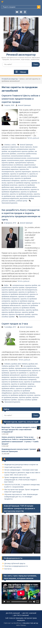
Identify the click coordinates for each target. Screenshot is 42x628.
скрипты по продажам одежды (23, 308)
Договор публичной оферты (14, 563)
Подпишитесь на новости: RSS (18, 459)
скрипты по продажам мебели (26, 187)
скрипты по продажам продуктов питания (17, 395)
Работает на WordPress (12, 623)
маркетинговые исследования (12, 165)
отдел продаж (32, 167)
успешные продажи (8, 201)
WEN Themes (21, 625)
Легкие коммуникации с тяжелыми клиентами (21, 470)
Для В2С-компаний (29, 613)
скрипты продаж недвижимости (28, 196)
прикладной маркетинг (10, 169)
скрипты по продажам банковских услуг (24, 377)
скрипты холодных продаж (27, 400)
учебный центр (21, 201)
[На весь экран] (38, 602)
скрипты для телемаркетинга (26, 290)
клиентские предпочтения (26, 154)
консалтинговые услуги (15, 160)
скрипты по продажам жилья (12, 382)
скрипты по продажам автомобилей (15, 294)
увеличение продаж (27, 198)
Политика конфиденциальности (16, 566)
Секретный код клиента (13, 467)
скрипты (5, 370)
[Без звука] (34, 602)
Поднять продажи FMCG (10, 366)
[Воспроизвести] (4, 602)
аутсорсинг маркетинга (10, 147)
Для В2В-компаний (13, 613)
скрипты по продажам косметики (14, 386)
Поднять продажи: (9, 7)
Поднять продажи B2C (29, 364)
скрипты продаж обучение (11, 312)
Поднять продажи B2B (12, 364)
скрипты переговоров (23, 171)
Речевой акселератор (21, 54)
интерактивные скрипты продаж (24, 285)
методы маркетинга (18, 167)
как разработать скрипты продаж (21, 151)
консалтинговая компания (20, 156)
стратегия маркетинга (10, 198)
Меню (23, 72)
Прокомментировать (9, 203)
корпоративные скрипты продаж (27, 368)
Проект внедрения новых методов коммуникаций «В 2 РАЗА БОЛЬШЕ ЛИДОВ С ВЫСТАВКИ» (20, 479)
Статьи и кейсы (10, 145)
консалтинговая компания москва (14, 158)
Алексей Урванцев (24, 105)
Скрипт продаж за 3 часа (15, 323)
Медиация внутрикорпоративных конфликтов (21, 464)
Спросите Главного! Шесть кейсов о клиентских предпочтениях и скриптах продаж (21, 98)
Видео (6, 285)
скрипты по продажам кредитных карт (16, 303)
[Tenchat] (25, 12)
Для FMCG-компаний (21, 615)
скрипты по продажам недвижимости (16, 189)
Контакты (8, 569)
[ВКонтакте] (21, 12)
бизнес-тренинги (26, 147)
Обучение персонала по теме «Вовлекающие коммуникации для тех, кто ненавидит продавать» (21, 496)
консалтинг (6, 156)
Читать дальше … (24, 281)
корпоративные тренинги (24, 163)
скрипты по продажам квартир (18, 183)
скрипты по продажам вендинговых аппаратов (19, 379)
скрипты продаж (32, 310)
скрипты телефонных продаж (19, 314)
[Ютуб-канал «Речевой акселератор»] (17, 12)
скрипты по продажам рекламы (21, 194)
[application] (21, 593)
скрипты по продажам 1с (19, 174)
